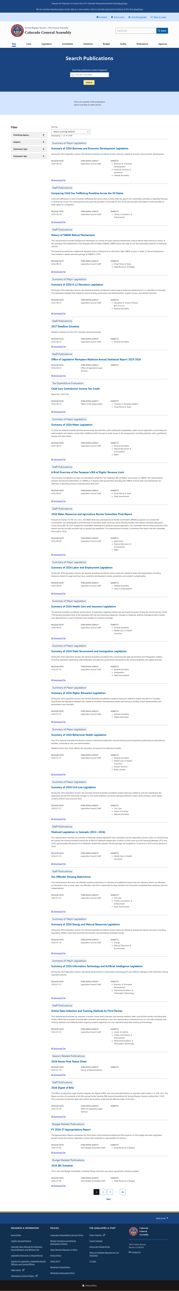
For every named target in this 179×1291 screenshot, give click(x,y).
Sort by (54, 127)
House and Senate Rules (100, 1246)
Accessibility (16, 1235)
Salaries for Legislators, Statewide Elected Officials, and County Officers (28, 1262)
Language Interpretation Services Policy (66, 1235)
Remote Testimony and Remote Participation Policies (63, 1242)
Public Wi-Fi (55, 1261)
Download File (59, 180)
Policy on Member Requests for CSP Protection (104, 1254)
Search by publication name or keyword (89, 70)
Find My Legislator (139, 17)
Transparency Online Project (22, 1276)
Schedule (103, 17)
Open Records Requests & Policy (63, 1249)
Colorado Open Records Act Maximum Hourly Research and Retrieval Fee (26, 1248)
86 (123, 1192)
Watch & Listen (160, 17)
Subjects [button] (16, 142)
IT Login (93, 1261)
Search (163, 30)
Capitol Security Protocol (21, 1241)
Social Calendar (96, 1241)
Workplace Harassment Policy (62, 1273)
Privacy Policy (55, 1255)
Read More (122, 3)
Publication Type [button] (20, 149)
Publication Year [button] (20, 156)
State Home (16, 1270)
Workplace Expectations (60, 1267)
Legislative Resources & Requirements (27, 1255)
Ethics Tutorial (96, 1235)
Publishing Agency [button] (21, 135)
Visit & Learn (119, 17)
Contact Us (136, 1252)
